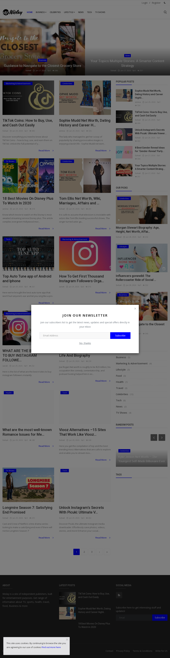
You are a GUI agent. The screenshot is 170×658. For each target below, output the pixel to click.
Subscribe (120, 335)
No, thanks (85, 343)
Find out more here (51, 647)
